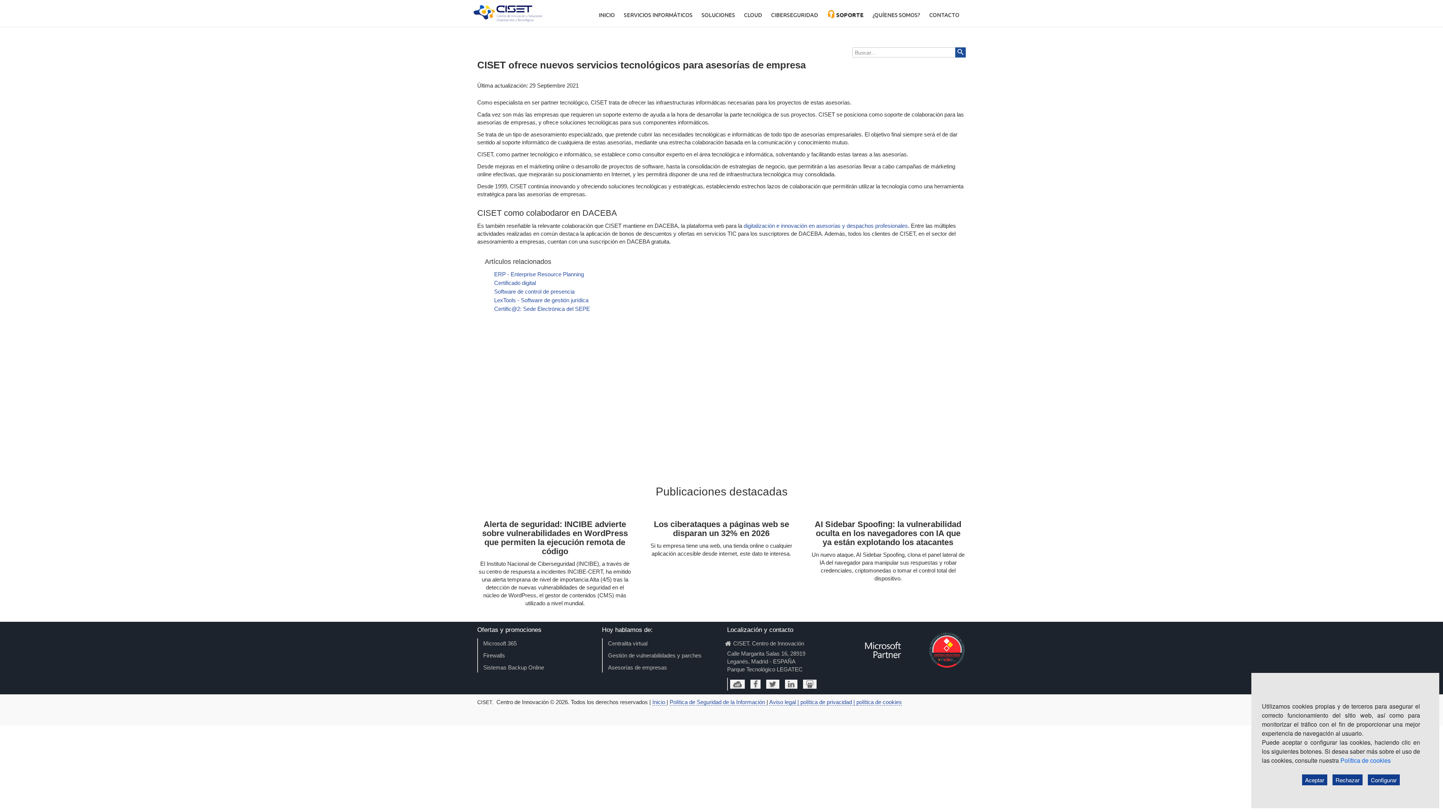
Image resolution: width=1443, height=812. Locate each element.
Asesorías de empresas (637, 667)
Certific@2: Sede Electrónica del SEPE (542, 309)
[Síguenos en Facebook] (755, 684)
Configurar (1384, 780)
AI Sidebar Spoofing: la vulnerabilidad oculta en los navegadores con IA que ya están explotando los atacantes (888, 533)
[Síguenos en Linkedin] (791, 684)
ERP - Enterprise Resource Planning (539, 274)
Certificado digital (515, 283)
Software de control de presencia (534, 291)
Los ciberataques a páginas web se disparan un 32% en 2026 (721, 529)
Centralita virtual (627, 643)
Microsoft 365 (500, 643)
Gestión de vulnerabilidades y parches (655, 655)
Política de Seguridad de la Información (718, 702)
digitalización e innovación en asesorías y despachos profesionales (826, 226)
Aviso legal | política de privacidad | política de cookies (835, 702)
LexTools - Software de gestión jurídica (541, 300)
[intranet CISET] (737, 684)
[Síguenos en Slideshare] (810, 684)
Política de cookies (1365, 760)
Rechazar (1348, 780)
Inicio (659, 702)
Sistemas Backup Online (513, 667)
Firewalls (494, 655)
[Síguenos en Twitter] (772, 684)
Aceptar (1314, 780)
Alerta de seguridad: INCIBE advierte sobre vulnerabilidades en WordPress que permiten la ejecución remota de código (555, 538)
